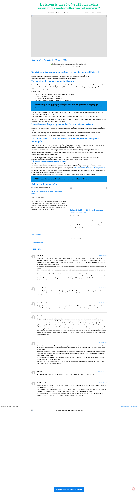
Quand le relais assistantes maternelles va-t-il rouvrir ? (46, 192)
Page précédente (36, 234)
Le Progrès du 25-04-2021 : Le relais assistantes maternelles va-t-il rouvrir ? (86, 211)
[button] (82, 239)
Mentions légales (125, 406)
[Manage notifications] (133, 488)
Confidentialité (134, 406)
